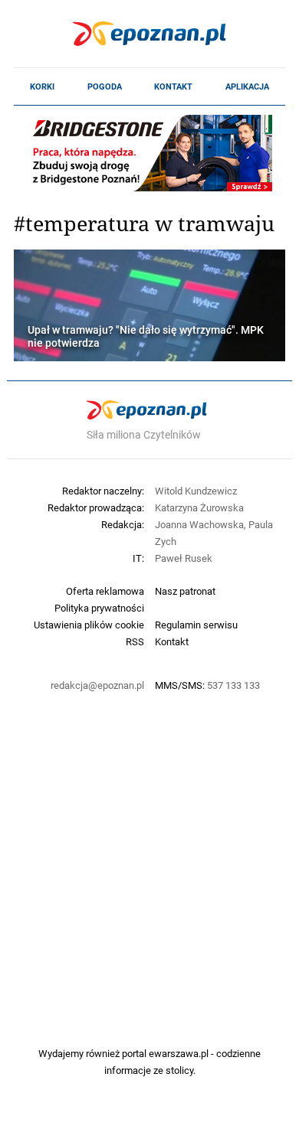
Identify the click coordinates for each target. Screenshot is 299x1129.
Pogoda (104, 86)
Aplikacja (247, 86)
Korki (42, 86)
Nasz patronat (185, 591)
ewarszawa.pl (179, 1053)
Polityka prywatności (99, 608)
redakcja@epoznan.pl (97, 685)
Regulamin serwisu (196, 624)
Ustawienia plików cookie (89, 624)
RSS (135, 641)
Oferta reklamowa (105, 591)
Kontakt (173, 86)
